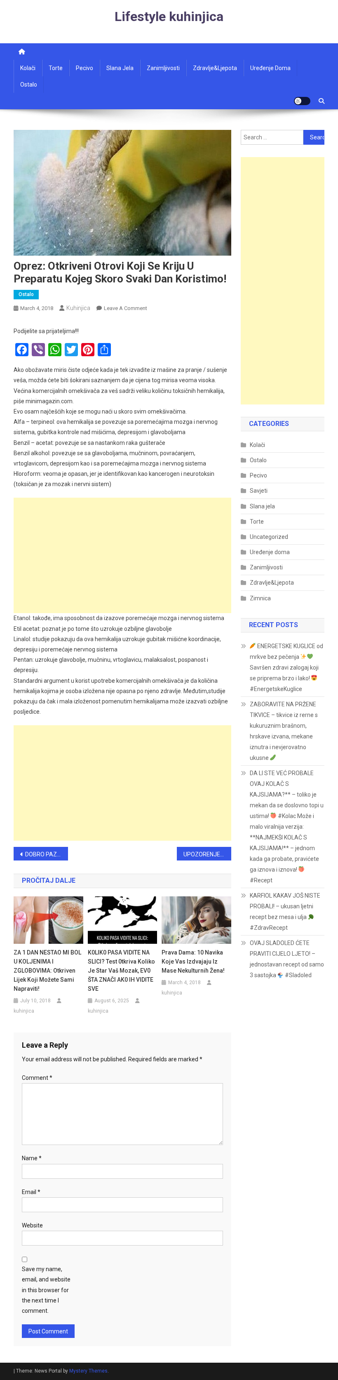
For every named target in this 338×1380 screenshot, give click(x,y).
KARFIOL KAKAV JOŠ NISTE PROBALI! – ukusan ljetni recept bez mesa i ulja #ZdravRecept (285, 911)
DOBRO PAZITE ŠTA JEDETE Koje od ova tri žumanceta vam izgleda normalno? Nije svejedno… (46, 854)
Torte (56, 68)
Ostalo (28, 84)
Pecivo (84, 68)
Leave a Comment (125, 308)
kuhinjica (78, 308)
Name (32, 1158)
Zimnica (260, 598)
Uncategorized (269, 537)
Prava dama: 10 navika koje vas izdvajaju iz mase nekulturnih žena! (193, 961)
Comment (37, 1077)
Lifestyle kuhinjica (169, 16)
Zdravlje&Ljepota (272, 582)
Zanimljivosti (163, 68)
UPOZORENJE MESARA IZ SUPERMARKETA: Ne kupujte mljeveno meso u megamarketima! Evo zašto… (207, 854)
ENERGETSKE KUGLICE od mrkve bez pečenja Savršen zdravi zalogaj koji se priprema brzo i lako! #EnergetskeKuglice (287, 667)
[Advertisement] (122, 555)
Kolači (27, 68)
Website (32, 1225)
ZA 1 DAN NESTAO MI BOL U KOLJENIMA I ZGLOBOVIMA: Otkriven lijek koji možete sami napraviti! (47, 970)
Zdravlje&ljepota (215, 68)
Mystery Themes (88, 1371)
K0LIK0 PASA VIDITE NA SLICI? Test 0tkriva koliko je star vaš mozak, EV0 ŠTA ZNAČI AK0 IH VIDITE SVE (121, 970)
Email (31, 1192)
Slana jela (120, 68)
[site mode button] (302, 101)
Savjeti (259, 490)
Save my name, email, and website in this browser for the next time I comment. (46, 1290)
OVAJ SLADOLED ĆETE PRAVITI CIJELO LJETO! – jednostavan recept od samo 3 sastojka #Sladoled (287, 959)
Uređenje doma (270, 68)
